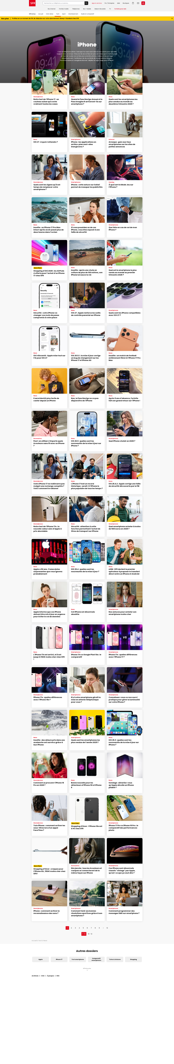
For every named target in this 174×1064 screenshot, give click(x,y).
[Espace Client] (143, 3)
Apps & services (97, 3)
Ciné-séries (49, 14)
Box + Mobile (87, 9)
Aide (118, 3)
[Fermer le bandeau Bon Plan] (172, 19)
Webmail (138, 3)
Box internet (51, 9)
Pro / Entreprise (109, 3)
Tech (57, 14)
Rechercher (86, 3)
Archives (35, 976)
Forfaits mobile (64, 9)
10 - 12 (90, 934)
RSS (58, 976)
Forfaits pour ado (120, 9)
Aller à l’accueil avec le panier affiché (133, 3)
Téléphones (76, 9)
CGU (42, 976)
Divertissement (73, 14)
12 (107, 928)
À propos (50, 976)
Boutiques (126, 3)
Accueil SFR (32, 3)
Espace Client (143, 3)
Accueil (40, 14)
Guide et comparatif (87, 14)
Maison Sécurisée (100, 9)
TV (110, 9)
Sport (64, 14)
